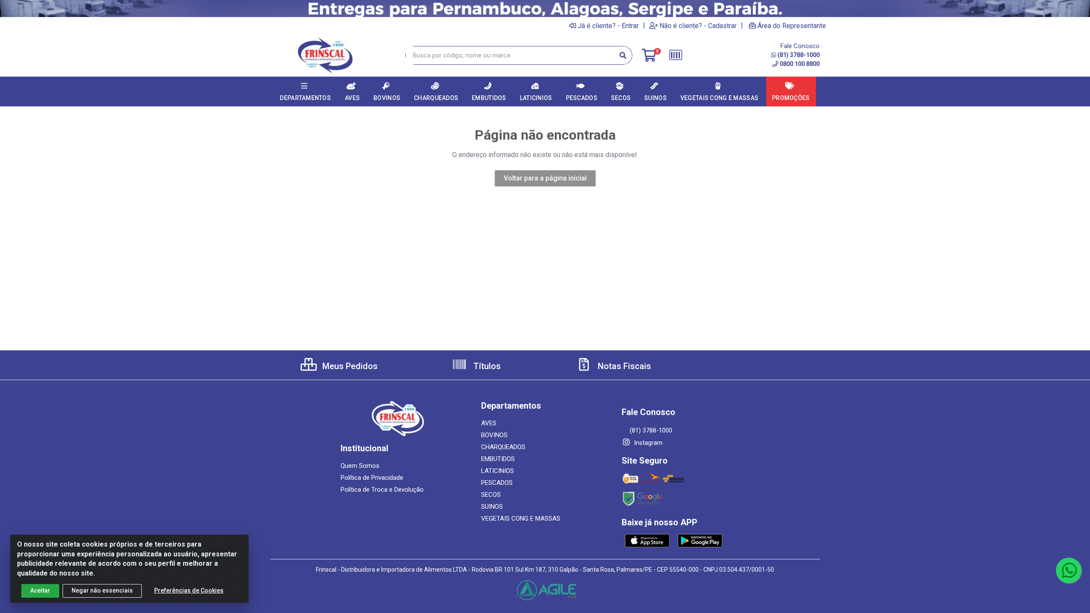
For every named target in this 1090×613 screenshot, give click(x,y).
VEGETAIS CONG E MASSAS (520, 518)
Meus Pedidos (349, 366)
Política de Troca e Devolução (382, 489)
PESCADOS (497, 483)
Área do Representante (791, 25)
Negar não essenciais (102, 590)
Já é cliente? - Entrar (608, 25)
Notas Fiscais (623, 366)
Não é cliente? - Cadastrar (698, 25)
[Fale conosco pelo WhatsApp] (1068, 570)
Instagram (647, 443)
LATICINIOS (497, 471)
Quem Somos (360, 466)
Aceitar (40, 590)
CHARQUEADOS (503, 447)
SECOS (491, 494)
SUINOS (492, 506)
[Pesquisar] (623, 55)
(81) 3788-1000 (798, 55)
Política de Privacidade (372, 477)
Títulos (486, 366)
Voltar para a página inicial (545, 178)
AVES (488, 423)
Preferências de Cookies (189, 590)
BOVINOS (494, 435)
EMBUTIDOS (498, 459)
